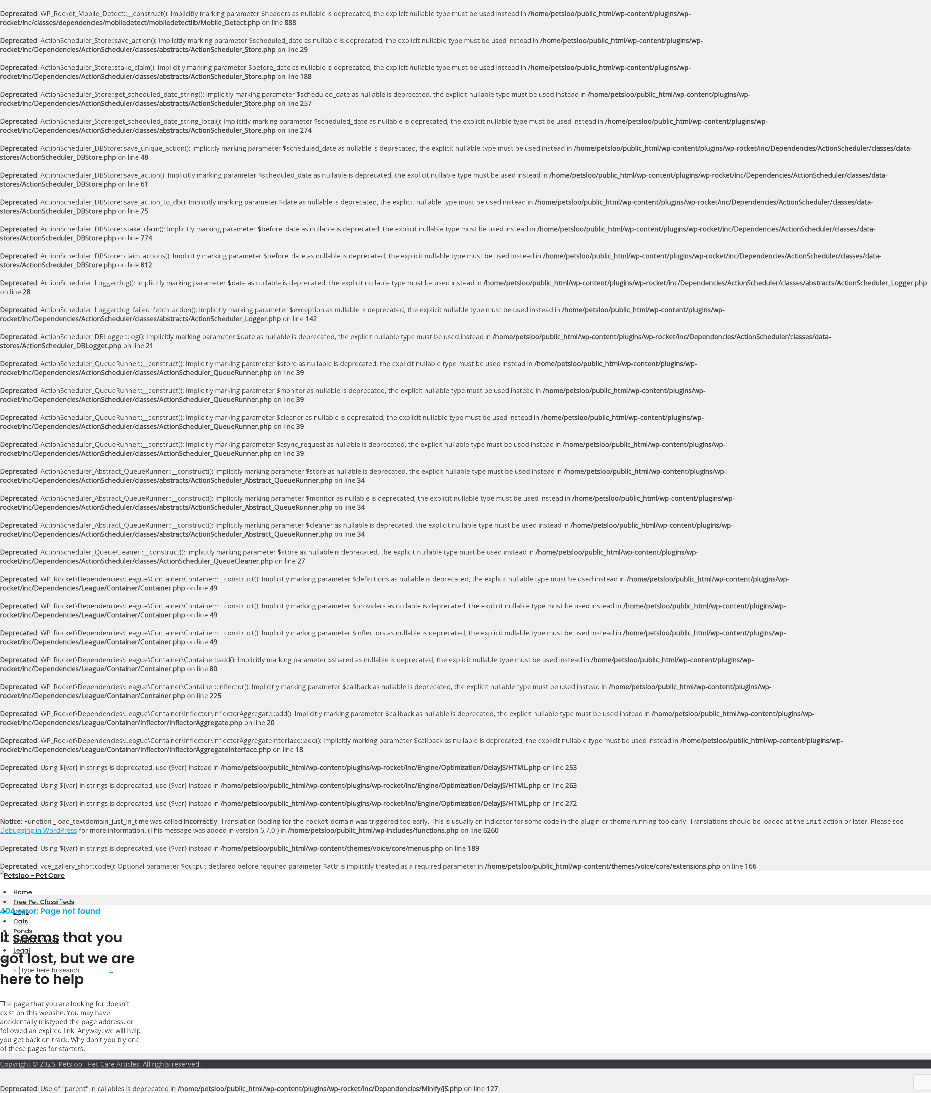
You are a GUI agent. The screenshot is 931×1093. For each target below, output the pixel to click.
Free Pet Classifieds (43, 901)
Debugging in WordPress (38, 830)
